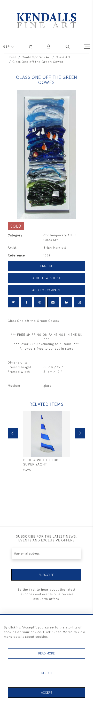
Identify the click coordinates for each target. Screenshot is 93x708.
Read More (46, 653)
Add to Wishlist (46, 278)
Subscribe (46, 575)
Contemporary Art (36, 57)
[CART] (30, 47)
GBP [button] (7, 46)
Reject (46, 673)
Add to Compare (46, 290)
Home (12, 57)
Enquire (46, 266)
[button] (67, 47)
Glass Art (63, 57)
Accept (46, 692)
